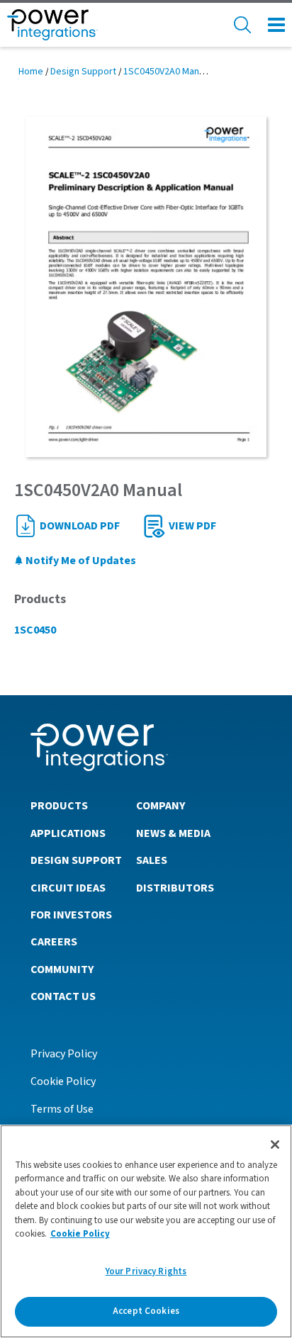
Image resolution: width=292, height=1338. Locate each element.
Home (30, 71)
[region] (146, 1231)
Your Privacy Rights (146, 1271)
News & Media (173, 833)
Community (62, 969)
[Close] (275, 1144)
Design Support (83, 71)
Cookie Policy (63, 1081)
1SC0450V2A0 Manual (167, 71)
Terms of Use (62, 1109)
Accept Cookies (146, 1311)
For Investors (71, 915)
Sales (151, 860)
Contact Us (63, 996)
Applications (68, 833)
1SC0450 (35, 630)
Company (160, 806)
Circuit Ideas (68, 888)
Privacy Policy (63, 1054)
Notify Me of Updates (79, 560)
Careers (53, 942)
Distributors (175, 888)
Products (59, 806)
